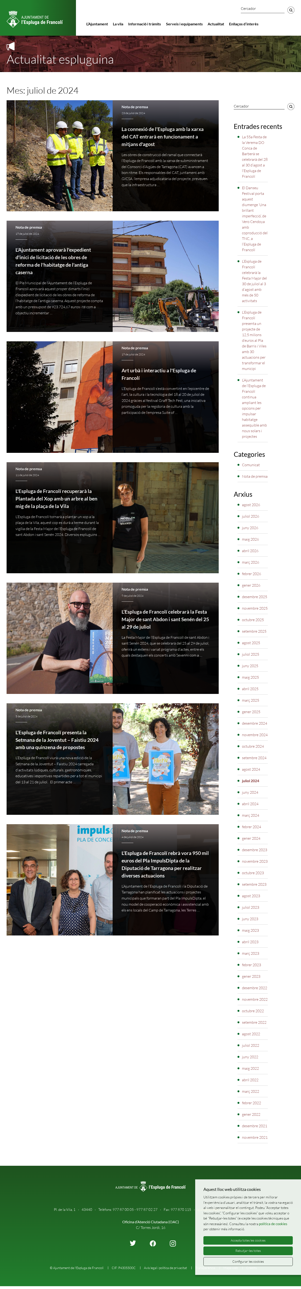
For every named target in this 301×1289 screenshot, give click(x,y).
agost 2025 (251, 642)
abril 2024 (250, 803)
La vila (118, 24)
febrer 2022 (251, 1102)
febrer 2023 (251, 964)
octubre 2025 (253, 619)
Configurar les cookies (248, 1261)
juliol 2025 (250, 654)
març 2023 (250, 953)
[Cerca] (290, 10)
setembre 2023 (254, 884)
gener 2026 (251, 585)
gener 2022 (251, 1114)
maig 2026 (250, 539)
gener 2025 (251, 711)
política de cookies (273, 1224)
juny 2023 (250, 918)
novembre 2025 (255, 608)
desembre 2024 (254, 723)
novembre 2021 (255, 1137)
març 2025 (250, 700)
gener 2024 (251, 838)
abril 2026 (250, 550)
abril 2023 (250, 941)
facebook (153, 1243)
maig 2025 (250, 677)
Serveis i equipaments (184, 24)
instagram (173, 1243)
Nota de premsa (135, 106)
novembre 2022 (255, 999)
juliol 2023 (250, 907)
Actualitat (216, 24)
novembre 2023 (255, 861)
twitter (133, 1243)
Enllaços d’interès (243, 24)
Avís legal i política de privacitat (165, 1268)
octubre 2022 (253, 1010)
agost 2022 (251, 1033)
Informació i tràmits (144, 24)
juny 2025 (250, 665)
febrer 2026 (251, 573)
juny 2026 (250, 527)
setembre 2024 (254, 757)
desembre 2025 (254, 596)
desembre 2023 (254, 849)
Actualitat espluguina (60, 59)
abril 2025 (250, 688)
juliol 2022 (250, 1045)
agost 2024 (251, 769)
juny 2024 (250, 792)
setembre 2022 (254, 1022)
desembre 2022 (254, 987)
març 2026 (250, 562)
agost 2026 (251, 504)
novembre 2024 (255, 734)
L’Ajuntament (97, 24)
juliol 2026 (250, 516)
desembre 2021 (254, 1126)
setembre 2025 (254, 631)
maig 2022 (250, 1068)
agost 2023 (251, 895)
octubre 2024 (253, 746)
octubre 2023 (253, 872)
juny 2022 (250, 1056)
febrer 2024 (251, 826)
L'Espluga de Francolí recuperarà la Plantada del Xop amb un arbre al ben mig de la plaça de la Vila (56, 498)
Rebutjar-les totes (248, 1251)
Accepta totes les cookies (248, 1240)
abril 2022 (250, 1079)
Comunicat (251, 464)
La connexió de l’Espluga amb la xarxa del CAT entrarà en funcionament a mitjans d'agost (163, 136)
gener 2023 (251, 976)
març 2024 (250, 815)
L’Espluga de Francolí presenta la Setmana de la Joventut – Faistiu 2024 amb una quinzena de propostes (57, 739)
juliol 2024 (250, 780)
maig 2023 (250, 930)
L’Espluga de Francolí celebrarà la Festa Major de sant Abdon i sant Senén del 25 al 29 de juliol (165, 619)
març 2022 (250, 1091)
